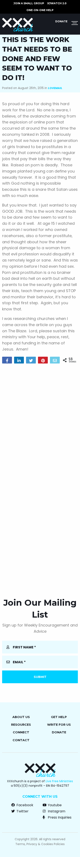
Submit (40, 677)
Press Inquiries (59, 817)
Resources (21, 725)
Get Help (59, 717)
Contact (21, 740)
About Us (21, 717)
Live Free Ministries (59, 781)
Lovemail (55, 88)
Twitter (22, 811)
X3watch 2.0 (57, 3)
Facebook (24, 805)
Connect (21, 732)
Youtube (54, 805)
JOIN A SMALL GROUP (28, 3)
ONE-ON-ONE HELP (40, 10)
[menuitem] (28, 3)
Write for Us (59, 725)
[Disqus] (40, 421)
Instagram (56, 811)
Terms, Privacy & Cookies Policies (40, 844)
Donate (61, 21)
